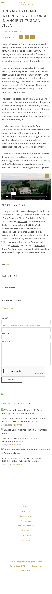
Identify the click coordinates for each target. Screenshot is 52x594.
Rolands (15, 245)
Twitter (27, 37)
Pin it (47, 176)
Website (5, 333)
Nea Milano (19, 228)
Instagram (29, 552)
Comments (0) (7, 37)
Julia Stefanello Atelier (34, 252)
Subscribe (26, 536)
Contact (26, 531)
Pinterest (32, 37)
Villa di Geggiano (18, 50)
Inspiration (17, 31)
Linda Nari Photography (27, 211)
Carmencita (7, 214)
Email (20, 325)
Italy (7, 265)
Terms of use (15, 566)
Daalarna (5, 225)
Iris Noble (22, 221)
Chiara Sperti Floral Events (32, 218)
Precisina (39, 245)
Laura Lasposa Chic (26, 249)
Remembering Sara (26, 526)
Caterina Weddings (10, 74)
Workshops (26, 521)
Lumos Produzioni (32, 242)
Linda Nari (30, 71)
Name (4, 318)
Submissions (26, 516)
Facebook (21, 37)
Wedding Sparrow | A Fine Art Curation (26, 3)
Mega (29, 570)
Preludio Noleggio (29, 225)
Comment (5, 341)
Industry (26, 540)
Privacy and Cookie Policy (32, 566)
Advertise (26, 511)
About (26, 506)
